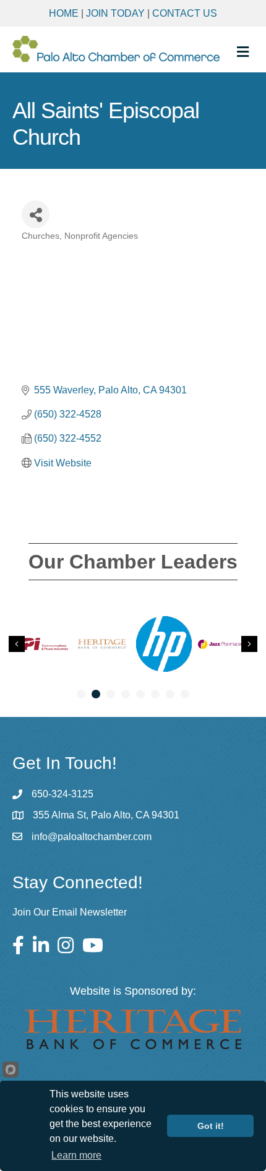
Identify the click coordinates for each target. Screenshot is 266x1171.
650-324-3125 (62, 794)
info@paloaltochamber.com (92, 836)
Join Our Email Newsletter (69, 912)
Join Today (115, 13)
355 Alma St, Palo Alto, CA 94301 (106, 815)
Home (64, 13)
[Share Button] (35, 214)
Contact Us (184, 13)
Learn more (76, 1155)
